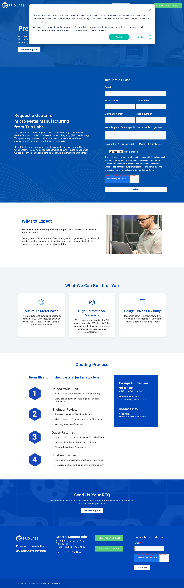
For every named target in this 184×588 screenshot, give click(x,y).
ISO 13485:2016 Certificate (31, 550)
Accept (119, 37)
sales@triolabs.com (136, 416)
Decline (141, 37)
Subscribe (142, 567)
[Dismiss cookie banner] (150, 10)
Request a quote (29, 49)
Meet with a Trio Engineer (168, 5)
